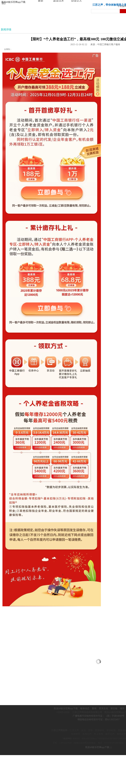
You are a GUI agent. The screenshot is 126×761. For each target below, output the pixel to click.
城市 (122, 708)
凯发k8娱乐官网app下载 (13, 2)
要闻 (94, 708)
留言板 (114, 708)
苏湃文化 (103, 708)
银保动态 (84, 708)
